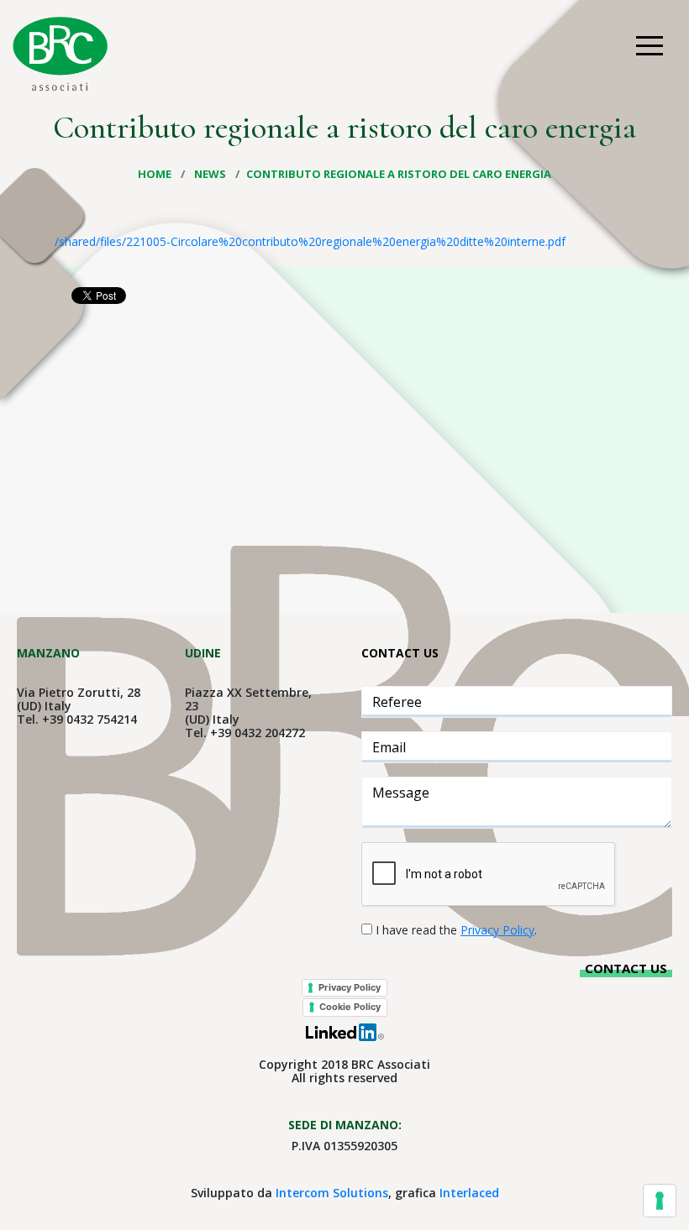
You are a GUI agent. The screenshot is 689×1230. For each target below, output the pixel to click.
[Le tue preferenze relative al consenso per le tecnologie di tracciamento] (660, 1201)
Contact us (626, 968)
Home (156, 173)
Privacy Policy (349, 987)
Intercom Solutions (332, 1193)
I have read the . (456, 930)
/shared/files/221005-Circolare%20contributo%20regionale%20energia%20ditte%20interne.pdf (310, 241)
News (211, 173)
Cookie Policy (350, 1007)
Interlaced (469, 1193)
